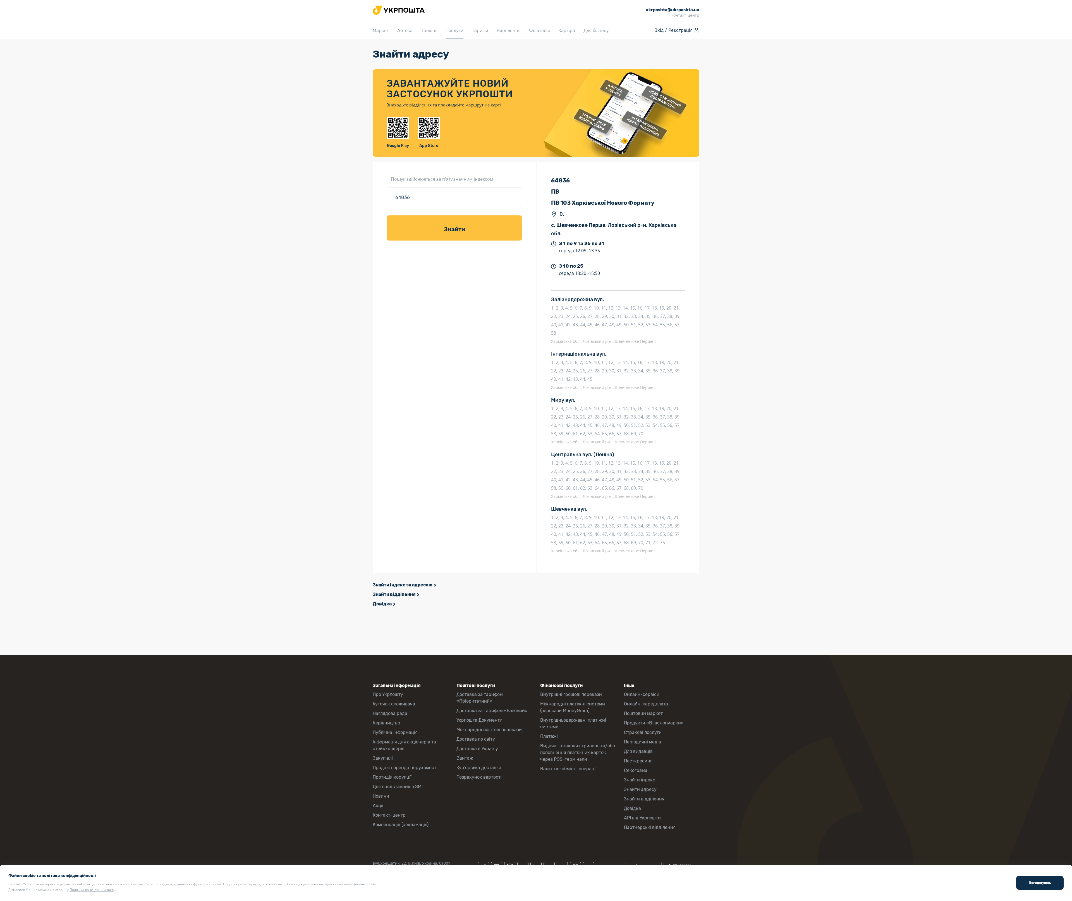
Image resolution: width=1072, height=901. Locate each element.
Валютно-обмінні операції (568, 768)
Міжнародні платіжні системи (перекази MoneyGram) (572, 707)
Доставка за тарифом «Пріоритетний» (479, 698)
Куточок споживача (394, 704)
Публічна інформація (395, 732)
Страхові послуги (643, 732)
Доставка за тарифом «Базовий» (492, 710)
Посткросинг (638, 761)
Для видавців (638, 751)
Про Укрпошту (388, 694)
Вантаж (464, 758)
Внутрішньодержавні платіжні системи (573, 723)
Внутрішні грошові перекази (571, 694)
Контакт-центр (389, 815)
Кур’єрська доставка (478, 767)
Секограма (635, 770)
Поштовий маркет (643, 713)
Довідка (382, 604)
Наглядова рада (390, 713)
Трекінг (429, 30)
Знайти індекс (639, 780)
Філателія (539, 30)
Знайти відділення (394, 594)
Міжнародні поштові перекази (489, 729)
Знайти (454, 229)
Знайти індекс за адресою (402, 585)
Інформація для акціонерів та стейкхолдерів (404, 745)
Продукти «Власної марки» (654, 723)
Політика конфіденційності (92, 889)
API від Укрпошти (642, 818)
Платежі (549, 736)
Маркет (381, 30)
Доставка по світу (475, 739)
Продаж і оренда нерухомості (405, 767)
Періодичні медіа (642, 742)
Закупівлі (383, 758)
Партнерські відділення (650, 827)
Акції (378, 805)
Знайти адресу (640, 789)
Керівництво (386, 723)
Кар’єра (566, 30)
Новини (381, 796)
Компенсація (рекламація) (401, 824)
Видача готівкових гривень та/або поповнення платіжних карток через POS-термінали (577, 752)
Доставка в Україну (477, 748)
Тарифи (480, 30)
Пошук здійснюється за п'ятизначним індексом (442, 179)
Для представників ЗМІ (398, 786)
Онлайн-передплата (646, 704)
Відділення (509, 30)
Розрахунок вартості (479, 777)
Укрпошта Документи (479, 720)
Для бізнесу (596, 30)
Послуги (454, 30)
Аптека (405, 30)
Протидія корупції (392, 777)
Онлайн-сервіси (641, 694)
